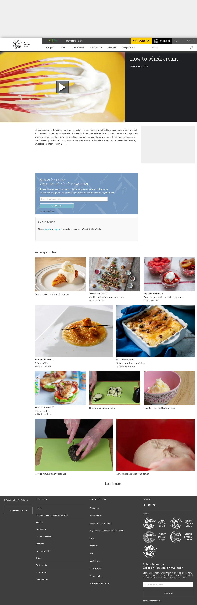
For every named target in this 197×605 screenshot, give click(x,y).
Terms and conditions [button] (47, 211)
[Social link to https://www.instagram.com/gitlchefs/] (154, 505)
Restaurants (41, 565)
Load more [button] (113, 483)
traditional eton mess (55, 143)
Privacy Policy (96, 576)
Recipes (39, 522)
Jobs (92, 553)
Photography (95, 568)
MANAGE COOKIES (18, 510)
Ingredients (41, 529)
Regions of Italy (43, 551)
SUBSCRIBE (56, 205)
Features (40, 543)
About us (94, 545)
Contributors (95, 560)
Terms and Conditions (99, 583)
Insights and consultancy (100, 523)
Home (39, 508)
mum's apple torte (92, 140)
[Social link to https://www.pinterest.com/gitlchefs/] (149, 505)
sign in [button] (48, 229)
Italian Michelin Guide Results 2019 (52, 515)
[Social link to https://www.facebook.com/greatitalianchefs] (144, 505)
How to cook (41, 572)
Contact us (94, 508)
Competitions (42, 579)
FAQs (92, 538)
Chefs (38, 558)
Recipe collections (44, 536)
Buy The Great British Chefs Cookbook (107, 530)
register (58, 229)
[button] (50, 47)
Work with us (96, 515)
